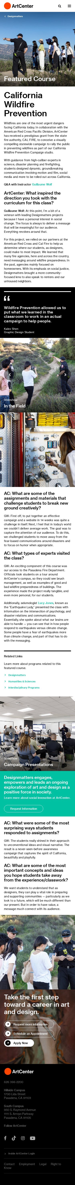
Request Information (23, 808)
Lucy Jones (46, 603)
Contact (9, 1164)
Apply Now (20, 1043)
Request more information (30, 1024)
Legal (42, 1164)
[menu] (69, 6)
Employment (27, 1164)
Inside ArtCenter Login (21, 1153)
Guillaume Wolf (42, 184)
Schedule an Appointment (30, 1033)
